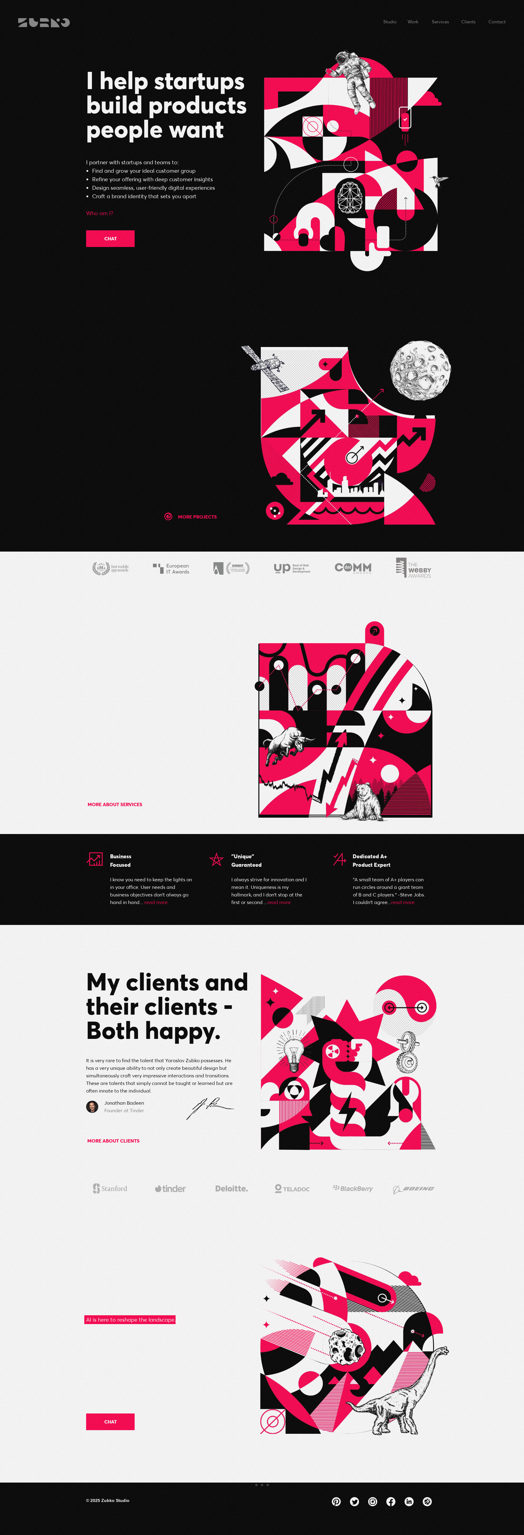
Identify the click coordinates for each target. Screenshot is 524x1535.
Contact (497, 22)
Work (413, 22)
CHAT (110, 238)
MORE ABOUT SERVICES (115, 804)
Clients (468, 22)
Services (440, 22)
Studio (390, 22)
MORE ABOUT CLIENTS (113, 1141)
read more (156, 902)
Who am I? (99, 213)
